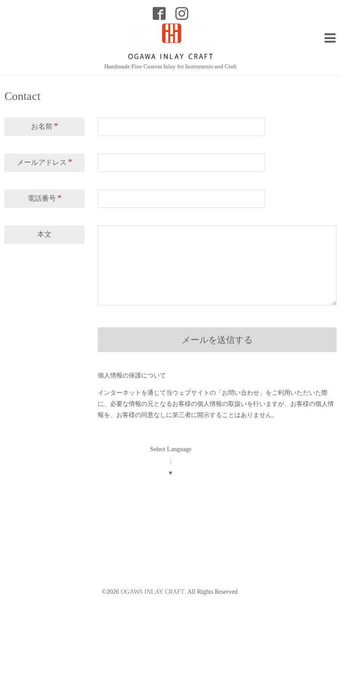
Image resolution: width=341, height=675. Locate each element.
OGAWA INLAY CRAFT (152, 591)
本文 (44, 234)
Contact (22, 96)
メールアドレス (44, 162)
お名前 (44, 126)
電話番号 (45, 197)
